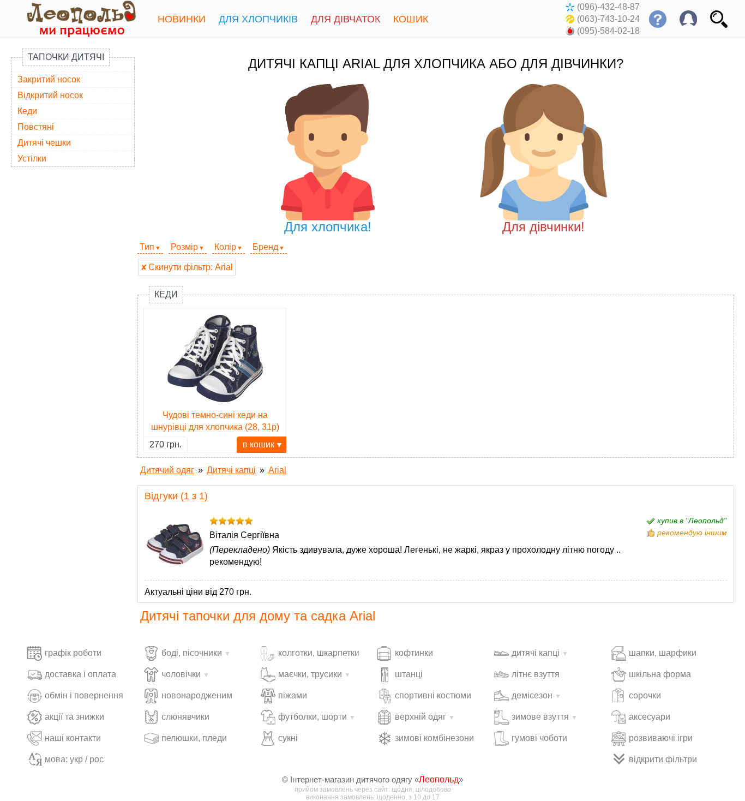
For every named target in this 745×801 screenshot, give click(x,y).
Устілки (31, 158)
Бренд (265, 247)
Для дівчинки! (543, 226)
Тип (147, 247)
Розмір (184, 247)
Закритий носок (48, 79)
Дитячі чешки (44, 142)
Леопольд (439, 779)
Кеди (27, 111)
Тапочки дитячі (66, 57)
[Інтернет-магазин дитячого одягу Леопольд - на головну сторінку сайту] (73, 19)
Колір (225, 247)
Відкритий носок (50, 95)
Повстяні (35, 126)
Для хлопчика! (327, 226)
